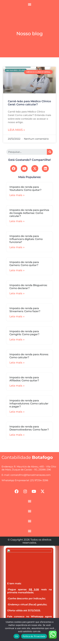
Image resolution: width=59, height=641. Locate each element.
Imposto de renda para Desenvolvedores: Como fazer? (29, 428)
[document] (29, 593)
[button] (29, 4)
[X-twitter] (34, 168)
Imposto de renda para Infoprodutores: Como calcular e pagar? (28, 403)
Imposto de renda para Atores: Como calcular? (29, 356)
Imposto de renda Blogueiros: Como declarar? (28, 287)
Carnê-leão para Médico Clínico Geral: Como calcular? (29, 103)
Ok (16, 636)
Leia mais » (16, 130)
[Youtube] (24, 168)
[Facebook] (13, 168)
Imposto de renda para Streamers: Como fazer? (24, 310)
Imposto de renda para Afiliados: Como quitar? (24, 379)
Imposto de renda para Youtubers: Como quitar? (25, 188)
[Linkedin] (45, 168)
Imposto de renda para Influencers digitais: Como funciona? (26, 239)
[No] (55, 629)
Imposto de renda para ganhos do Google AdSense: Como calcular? (29, 213)
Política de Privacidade (34, 636)
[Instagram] (25, 491)
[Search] (50, 152)
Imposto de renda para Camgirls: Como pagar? (24, 333)
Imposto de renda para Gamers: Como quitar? (24, 264)
